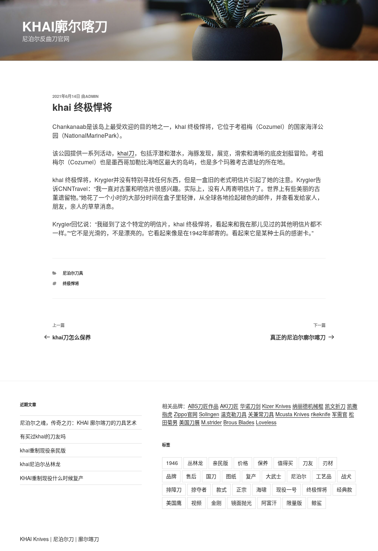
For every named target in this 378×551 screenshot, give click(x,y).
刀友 (308, 462)
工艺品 (323, 476)
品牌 (171, 476)
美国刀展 (189, 422)
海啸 (261, 489)
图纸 (231, 476)
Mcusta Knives (292, 414)
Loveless (266, 422)
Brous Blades (238, 422)
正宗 (241, 489)
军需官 (339, 414)
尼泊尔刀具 (73, 273)
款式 (221, 489)
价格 (243, 462)
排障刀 (174, 489)
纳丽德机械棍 (307, 406)
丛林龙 (195, 462)
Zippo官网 (185, 414)
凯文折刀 (335, 406)
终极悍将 (71, 283)
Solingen (209, 414)
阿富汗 (269, 502)
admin (92, 96)
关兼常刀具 (261, 414)
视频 (196, 502)
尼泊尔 (298, 476)
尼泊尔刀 (63, 539)
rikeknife (320, 414)
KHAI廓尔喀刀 (65, 25)
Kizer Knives (276, 406)
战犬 (346, 476)
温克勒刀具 (234, 414)
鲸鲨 (317, 502)
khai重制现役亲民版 (43, 450)
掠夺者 (199, 489)
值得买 (285, 462)
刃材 (328, 462)
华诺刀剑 (250, 406)
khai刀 (125, 153)
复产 (251, 476)
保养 (263, 462)
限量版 (294, 502)
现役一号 (286, 489)
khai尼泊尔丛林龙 (40, 464)
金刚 (216, 502)
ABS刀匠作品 (203, 406)
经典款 (344, 489)
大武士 (273, 476)
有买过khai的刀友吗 (43, 436)
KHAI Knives (34, 539)
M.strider (211, 422)
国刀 (211, 476)
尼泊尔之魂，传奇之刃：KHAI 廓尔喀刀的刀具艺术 (78, 422)
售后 (191, 476)
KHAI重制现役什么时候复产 (51, 478)
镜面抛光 (241, 502)
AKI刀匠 (229, 406)
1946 (172, 462)
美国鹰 (174, 502)
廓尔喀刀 (88, 539)
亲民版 (220, 462)
